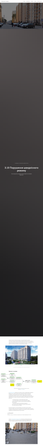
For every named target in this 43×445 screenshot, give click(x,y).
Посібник (32, 1)
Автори (35, 1)
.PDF (24, 389)
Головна (24, 1)
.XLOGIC (22, 389)
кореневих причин (12, 392)
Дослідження (28, 1)
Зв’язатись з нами (39, 1)
